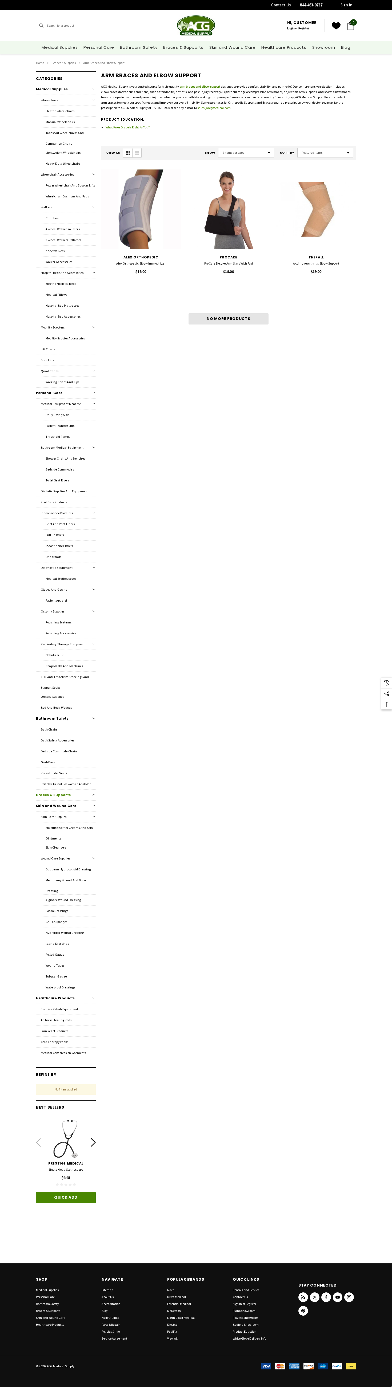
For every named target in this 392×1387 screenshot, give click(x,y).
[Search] (41, 25)
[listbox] (325, 152)
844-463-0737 (311, 4)
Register (303, 28)
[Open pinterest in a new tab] (303, 1311)
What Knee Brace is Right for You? (128, 127)
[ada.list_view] (136, 152)
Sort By (287, 152)
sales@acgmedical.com (214, 108)
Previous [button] (38, 1142)
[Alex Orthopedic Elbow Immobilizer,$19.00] (141, 209)
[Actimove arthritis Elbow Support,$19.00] (316, 209)
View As (113, 153)
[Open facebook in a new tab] (326, 1297)
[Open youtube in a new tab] (337, 1297)
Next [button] (93, 1142)
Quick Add (66, 1197)
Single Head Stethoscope (66, 1169)
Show (210, 152)
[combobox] (68, 25)
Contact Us (281, 4)
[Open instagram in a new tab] (349, 1297)
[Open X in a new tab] (314, 1297)
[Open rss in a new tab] (303, 1297)
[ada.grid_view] (127, 152)
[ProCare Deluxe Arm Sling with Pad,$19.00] (229, 209)
